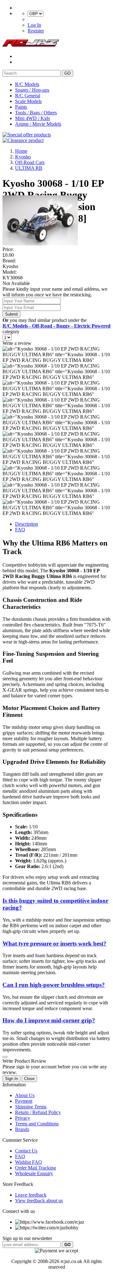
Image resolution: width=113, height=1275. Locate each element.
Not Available (16, 283)
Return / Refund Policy (38, 1112)
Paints (21, 107)
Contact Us (26, 1150)
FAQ (20, 529)
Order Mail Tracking (35, 1167)
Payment (23, 1101)
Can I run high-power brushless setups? (54, 984)
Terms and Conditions (37, 1123)
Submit (11, 314)
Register (36, 30)
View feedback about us (39, 1200)
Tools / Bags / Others (36, 112)
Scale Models (28, 101)
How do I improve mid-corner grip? (49, 1020)
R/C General (27, 95)
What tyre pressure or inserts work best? (54, 943)
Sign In (11, 1078)
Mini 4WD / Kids (32, 118)
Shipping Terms (30, 1106)
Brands (22, 1129)
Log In (34, 25)
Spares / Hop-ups (32, 90)
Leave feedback (30, 1195)
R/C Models (27, 84)
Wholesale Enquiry (34, 1173)
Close (29, 1078)
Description (26, 524)
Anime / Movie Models (38, 124)
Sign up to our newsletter (27, 1238)
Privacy (22, 1118)
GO (67, 73)
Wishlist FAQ (28, 1162)
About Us (25, 1095)
